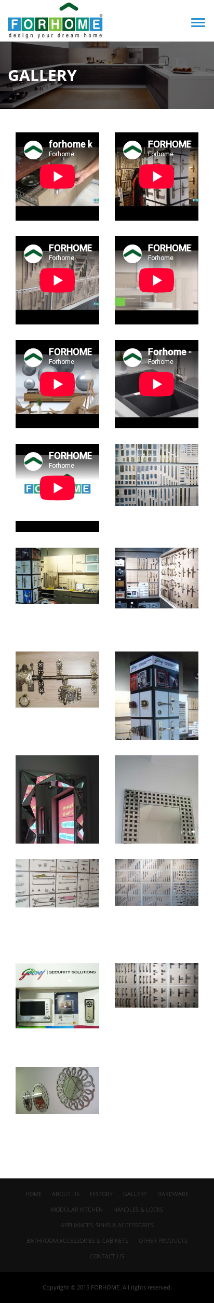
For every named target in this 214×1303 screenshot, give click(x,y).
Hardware (173, 1194)
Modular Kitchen (77, 1209)
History (101, 1194)
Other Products (163, 1240)
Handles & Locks (138, 1209)
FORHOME (105, 1287)
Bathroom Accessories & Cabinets (77, 1240)
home (33, 1194)
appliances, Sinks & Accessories (107, 1225)
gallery (135, 1194)
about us (65, 1194)
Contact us (107, 1256)
